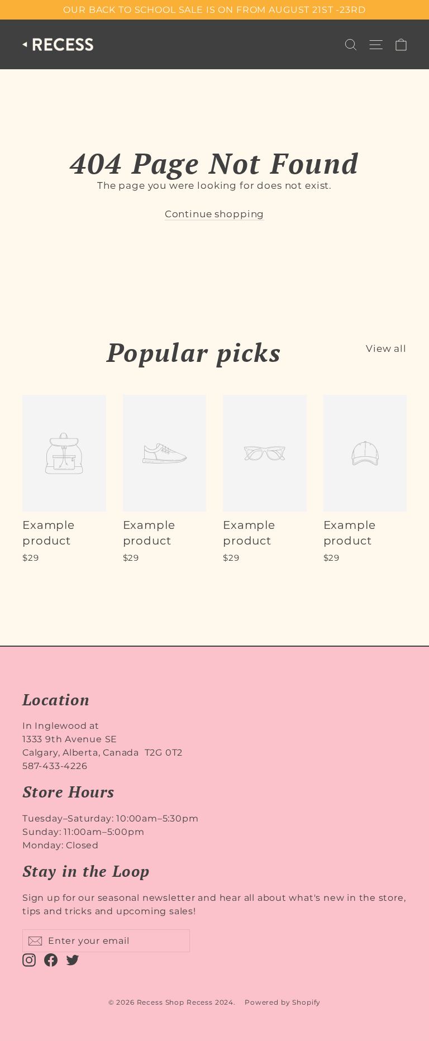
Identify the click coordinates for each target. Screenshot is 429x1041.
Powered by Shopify (283, 1002)
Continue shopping (214, 213)
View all (386, 348)
